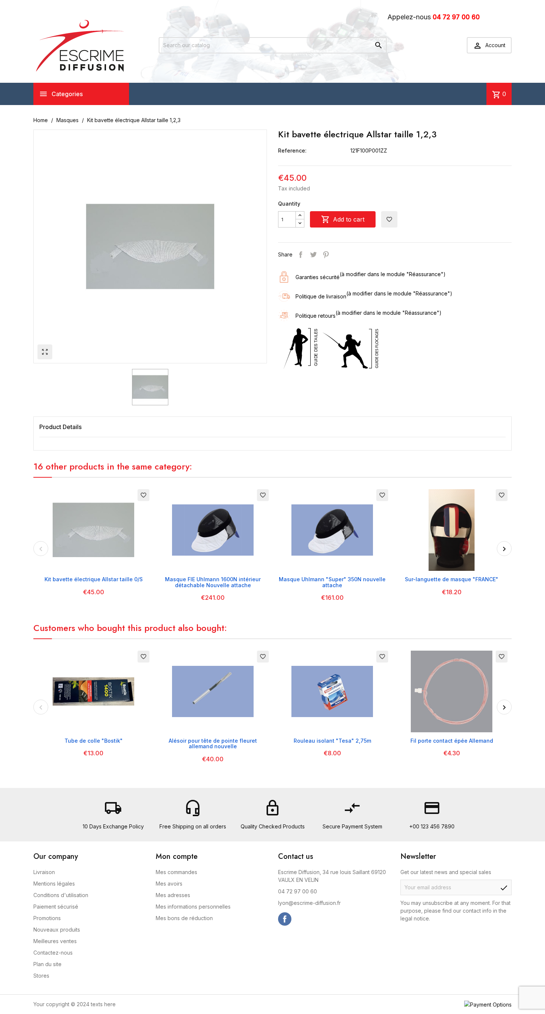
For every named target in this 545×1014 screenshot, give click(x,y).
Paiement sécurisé (55, 906)
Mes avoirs (169, 883)
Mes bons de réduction (184, 918)
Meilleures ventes (55, 941)
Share (300, 254)
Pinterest (325, 254)
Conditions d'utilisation (60, 895)
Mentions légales (54, 883)
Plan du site (47, 964)
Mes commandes (176, 872)
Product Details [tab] (60, 427)
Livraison (44, 872)
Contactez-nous (53, 952)
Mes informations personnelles (193, 906)
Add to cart (342, 219)
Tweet (313, 254)
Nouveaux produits (56, 929)
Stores (41, 975)
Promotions (47, 918)
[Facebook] (284, 919)
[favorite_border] (93, 529)
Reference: (292, 150)
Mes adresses (173, 895)
